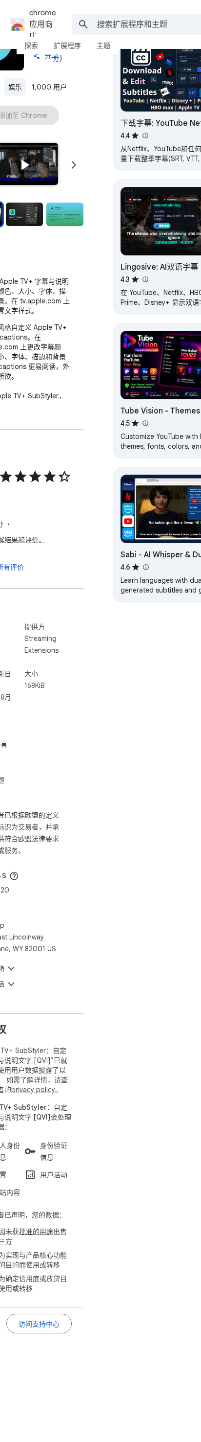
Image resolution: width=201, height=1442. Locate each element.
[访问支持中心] (39, 1323)
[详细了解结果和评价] (14, 876)
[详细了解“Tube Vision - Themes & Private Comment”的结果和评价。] (145, 423)
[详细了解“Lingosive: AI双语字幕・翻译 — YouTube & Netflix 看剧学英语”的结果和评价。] (145, 279)
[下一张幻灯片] (73, 165)
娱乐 (15, 87)
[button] (24, 165)
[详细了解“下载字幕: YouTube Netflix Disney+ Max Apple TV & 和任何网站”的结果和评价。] (145, 135)
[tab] (31, 45)
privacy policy (33, 1089)
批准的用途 (36, 1231)
